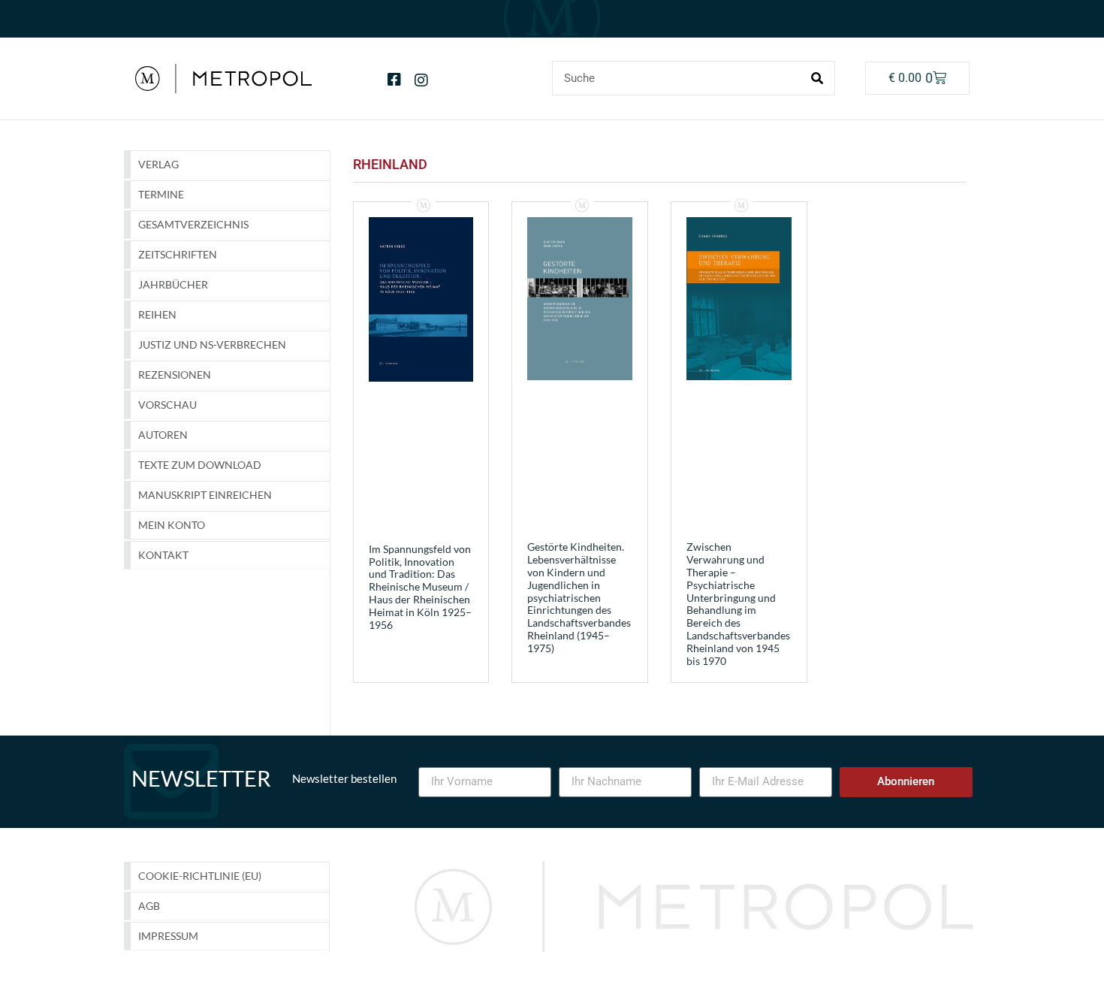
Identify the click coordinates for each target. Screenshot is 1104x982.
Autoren (163, 434)
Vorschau (167, 404)
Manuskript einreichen (205, 494)
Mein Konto (171, 524)
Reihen (157, 314)
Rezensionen (174, 374)
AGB (149, 905)
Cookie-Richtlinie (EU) (199, 875)
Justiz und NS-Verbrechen (212, 344)
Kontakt (163, 554)
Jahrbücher (173, 284)
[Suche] (817, 78)
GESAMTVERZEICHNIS (193, 224)
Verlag (158, 164)
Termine (161, 194)
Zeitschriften (177, 254)
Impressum (168, 935)
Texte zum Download (199, 464)
